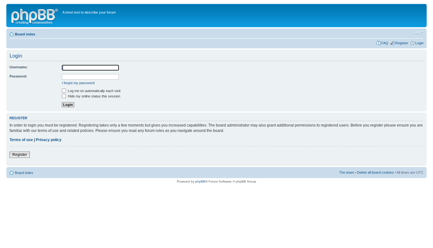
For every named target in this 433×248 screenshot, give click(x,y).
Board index (25, 34)
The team (346, 172)
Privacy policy (48, 140)
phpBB (200, 181)
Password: (18, 76)
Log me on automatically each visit (93, 91)
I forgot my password (78, 83)
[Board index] (35, 15)
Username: (19, 67)
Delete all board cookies (375, 172)
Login (419, 43)
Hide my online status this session (93, 96)
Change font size (418, 33)
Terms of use (21, 140)
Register (401, 43)
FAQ (384, 43)
